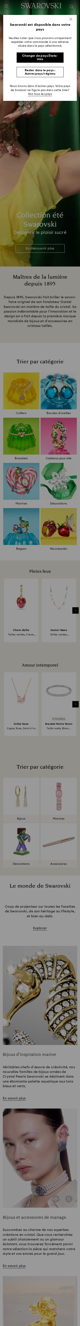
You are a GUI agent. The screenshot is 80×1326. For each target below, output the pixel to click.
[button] (70, 19)
